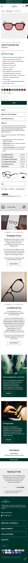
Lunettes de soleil (9, 10)
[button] (14, 264)
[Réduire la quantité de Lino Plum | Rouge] (2, 98)
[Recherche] (23, 6)
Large (12, 54)
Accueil (2, 10)
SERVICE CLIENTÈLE (9, 523)
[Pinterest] (6, 515)
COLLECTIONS (7, 534)
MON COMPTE (7, 529)
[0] (26, 6)
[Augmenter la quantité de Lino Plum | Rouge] (7, 98)
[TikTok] (9, 515)
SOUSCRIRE (20, 487)
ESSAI (14, 103)
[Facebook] (1, 515)
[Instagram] (4, 515)
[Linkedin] (11, 515)
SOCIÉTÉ (5, 540)
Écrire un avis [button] (14, 459)
